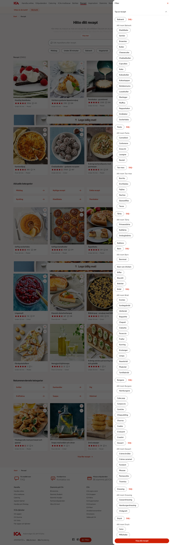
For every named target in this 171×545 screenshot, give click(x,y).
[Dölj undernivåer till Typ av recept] (166, 11)
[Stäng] (167, 3)
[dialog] (142, 272)
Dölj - (130, 19)
